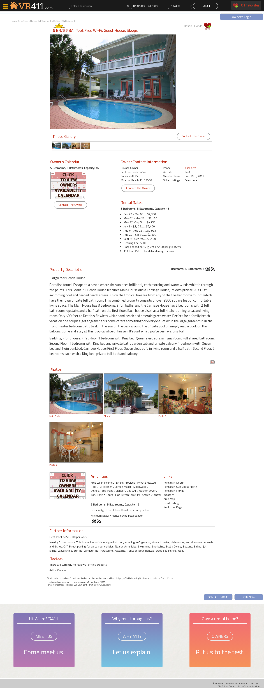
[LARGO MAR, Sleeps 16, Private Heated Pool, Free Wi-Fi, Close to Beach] (131, 393)
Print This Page (172, 507)
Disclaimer (255, 686)
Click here (190, 168)
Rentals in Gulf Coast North (180, 486)
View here (191, 180)
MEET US (44, 636)
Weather (168, 495)
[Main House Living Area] (185, 393)
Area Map (169, 499)
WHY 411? (132, 636)
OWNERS (220, 636)
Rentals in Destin (173, 482)
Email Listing (171, 503)
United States (22, 21)
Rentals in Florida (173, 490)
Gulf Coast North (45, 21)
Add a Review (57, 570)
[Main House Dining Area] (76, 442)
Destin (56, 21)
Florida (33, 21)
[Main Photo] (76, 393)
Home (13, 21)
